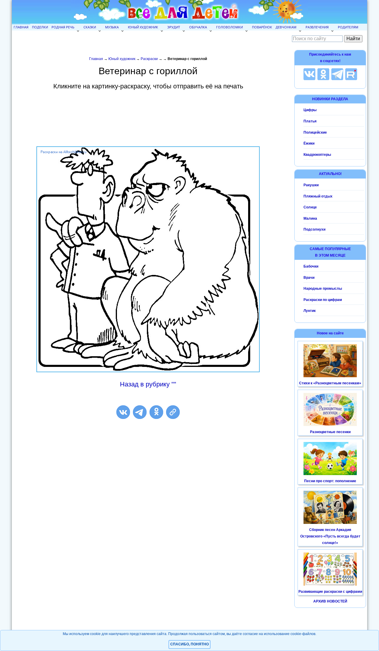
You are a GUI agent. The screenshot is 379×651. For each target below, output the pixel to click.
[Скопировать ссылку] (173, 412)
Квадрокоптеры (317, 155)
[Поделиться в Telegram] (140, 412)
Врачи (308, 278)
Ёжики (308, 143)
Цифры (310, 110)
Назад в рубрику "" (148, 384)
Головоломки (229, 27)
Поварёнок (262, 27)
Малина (310, 218)
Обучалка (198, 27)
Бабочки (310, 266)
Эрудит (173, 27)
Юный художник (143, 27)
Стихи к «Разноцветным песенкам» (330, 383)
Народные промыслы (322, 288)
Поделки (40, 27)
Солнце (310, 207)
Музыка (112, 27)
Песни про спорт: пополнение (330, 481)
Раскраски (149, 59)
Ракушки (311, 185)
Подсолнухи (314, 229)
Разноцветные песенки (330, 432)
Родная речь (63, 27)
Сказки (89, 27)
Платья (310, 121)
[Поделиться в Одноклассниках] (156, 412)
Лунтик (309, 311)
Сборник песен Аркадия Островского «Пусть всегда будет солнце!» (330, 536)
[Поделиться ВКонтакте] (123, 412)
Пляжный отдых (318, 196)
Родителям (348, 27)
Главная (21, 27)
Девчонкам (286, 27)
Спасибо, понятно (189, 644)
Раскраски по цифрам (322, 300)
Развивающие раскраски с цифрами (330, 592)
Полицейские (315, 132)
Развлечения (317, 27)
